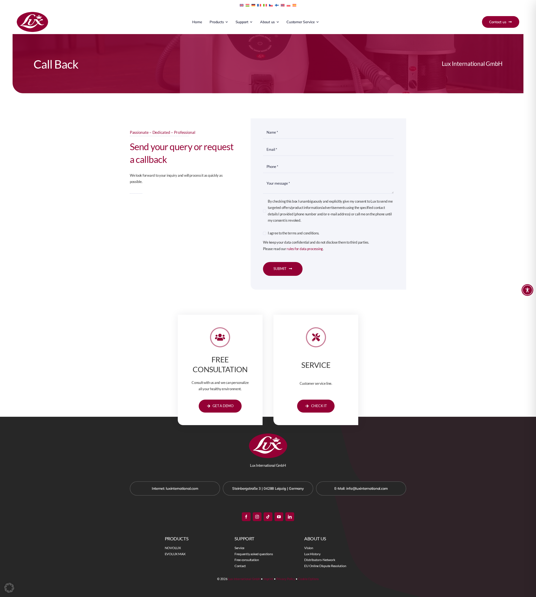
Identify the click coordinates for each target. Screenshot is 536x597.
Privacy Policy (285, 579)
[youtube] (278, 516)
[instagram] (257, 516)
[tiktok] (268, 516)
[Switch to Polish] (288, 5)
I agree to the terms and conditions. (293, 233)
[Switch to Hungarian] (247, 5)
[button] (9, 588)
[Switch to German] (253, 5)
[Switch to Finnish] (277, 5)
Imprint (268, 579)
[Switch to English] (242, 5)
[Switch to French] (259, 5)
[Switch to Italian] (265, 5)
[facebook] (246, 516)
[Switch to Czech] (271, 5)
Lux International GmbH (244, 579)
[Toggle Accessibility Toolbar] (527, 290)
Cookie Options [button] (308, 579)
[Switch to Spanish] (294, 5)
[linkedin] (289, 516)
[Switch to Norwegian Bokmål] (283, 5)
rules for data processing (305, 249)
